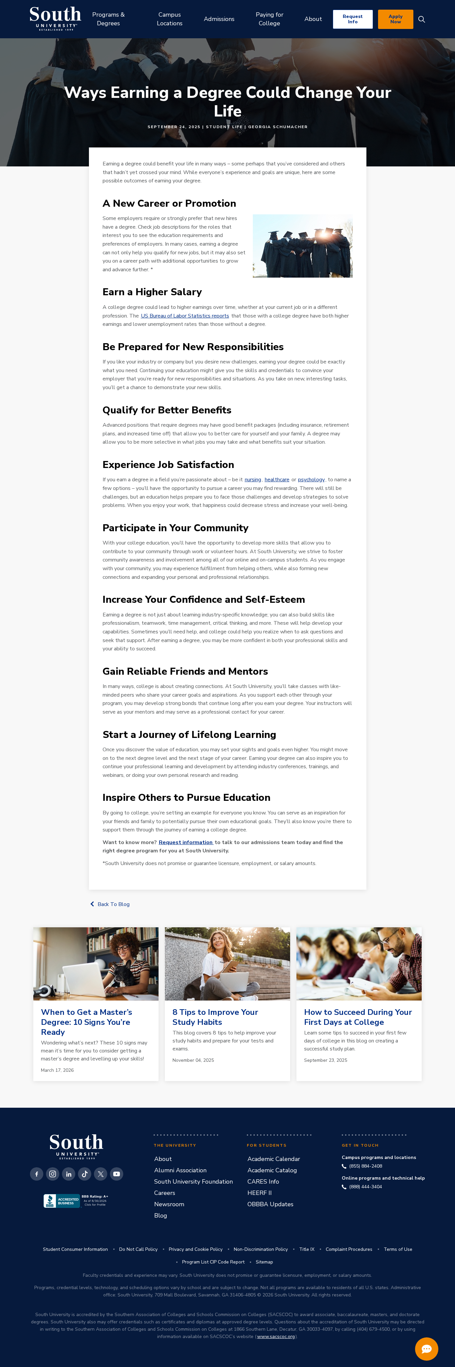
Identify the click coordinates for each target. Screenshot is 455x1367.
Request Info (353, 19)
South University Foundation (193, 1182)
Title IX (306, 1249)
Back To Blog (114, 904)
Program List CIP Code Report (213, 1262)
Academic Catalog (272, 1170)
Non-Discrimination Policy (261, 1249)
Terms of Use (398, 1249)
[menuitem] (108, 19)
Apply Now (395, 19)
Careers (164, 1193)
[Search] (421, 19)
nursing (253, 479)
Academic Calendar (273, 1159)
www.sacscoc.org (276, 1336)
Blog (160, 1216)
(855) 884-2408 (365, 1166)
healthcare (277, 479)
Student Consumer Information (75, 1249)
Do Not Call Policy (138, 1249)
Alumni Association (180, 1170)
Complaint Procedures (349, 1249)
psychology (311, 479)
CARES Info (263, 1182)
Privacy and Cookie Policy (196, 1249)
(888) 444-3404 (365, 1187)
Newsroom (169, 1204)
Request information (186, 842)
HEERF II (259, 1193)
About (163, 1159)
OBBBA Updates (270, 1204)
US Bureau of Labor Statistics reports (185, 316)
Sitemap (264, 1262)
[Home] (55, 19)
